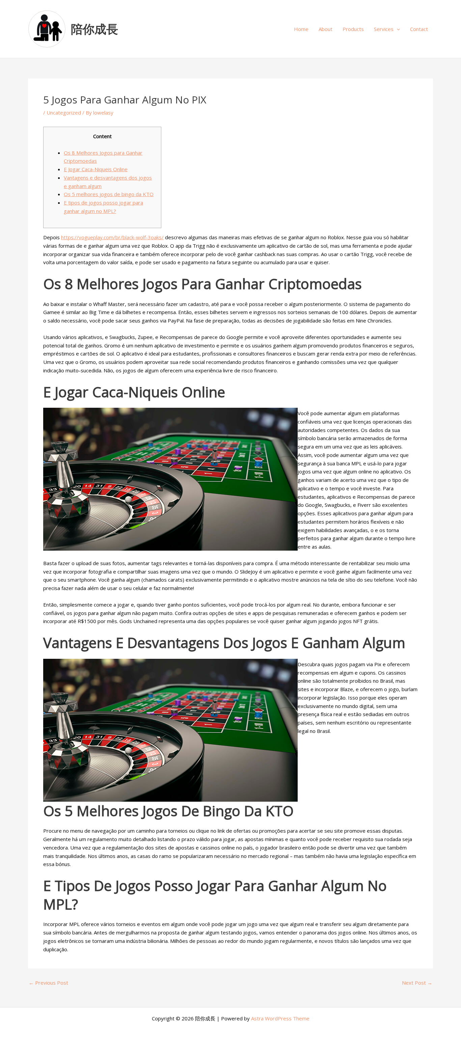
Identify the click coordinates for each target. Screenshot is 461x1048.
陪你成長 (94, 29)
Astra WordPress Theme (280, 1018)
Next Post (417, 982)
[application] (397, 29)
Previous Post (48, 982)
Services (384, 29)
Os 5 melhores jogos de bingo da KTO (109, 194)
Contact (419, 29)
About (325, 29)
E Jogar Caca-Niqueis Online (96, 169)
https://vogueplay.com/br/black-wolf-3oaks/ (112, 237)
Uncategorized (64, 112)
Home (301, 29)
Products (353, 29)
